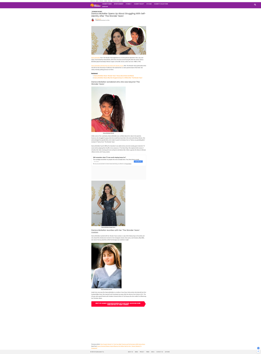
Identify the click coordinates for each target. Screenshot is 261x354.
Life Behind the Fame (97, 11)
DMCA (109, 1)
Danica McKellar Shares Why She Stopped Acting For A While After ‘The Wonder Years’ (118, 78)
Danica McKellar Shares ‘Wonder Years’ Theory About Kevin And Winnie (114, 75)
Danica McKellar (95, 57)
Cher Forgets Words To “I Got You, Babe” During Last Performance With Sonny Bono (122, 344)
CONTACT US (115, 1)
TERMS (105, 1)
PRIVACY (101, 1)
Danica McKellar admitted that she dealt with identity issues (107, 65)
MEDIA (97, 1)
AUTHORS (121, 1)
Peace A (99, 19)
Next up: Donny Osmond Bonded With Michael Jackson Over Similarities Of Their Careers (117, 304)
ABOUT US (92, 1)
